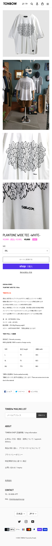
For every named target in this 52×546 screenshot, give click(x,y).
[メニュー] (47, 3)
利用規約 (8, 480)
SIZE (4, 246)
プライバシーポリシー (14, 454)
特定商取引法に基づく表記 (15, 461)
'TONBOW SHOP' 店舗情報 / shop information (21, 432)
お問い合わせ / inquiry (13, 467)
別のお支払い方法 (26, 272)
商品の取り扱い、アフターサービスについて (22, 448)
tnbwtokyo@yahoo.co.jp (16, 499)
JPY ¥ (31, 513)
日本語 (19, 513)
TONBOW (22, 538)
